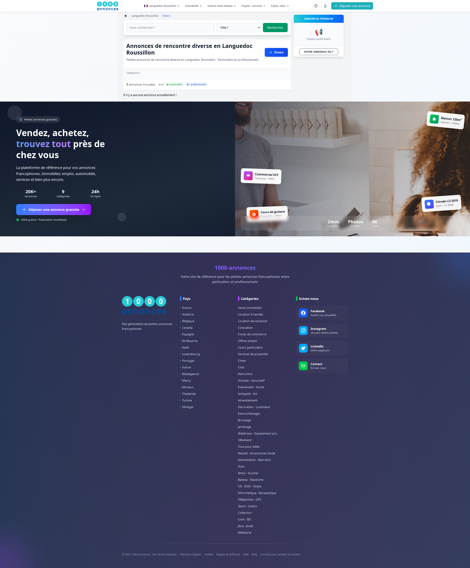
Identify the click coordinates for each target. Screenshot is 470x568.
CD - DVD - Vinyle (249, 486)
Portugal (188, 361)
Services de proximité (253, 354)
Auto (241, 466)
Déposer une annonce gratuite (54, 209)
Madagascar (190, 374)
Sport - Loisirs (247, 506)
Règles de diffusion (228, 554)
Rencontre (245, 374)
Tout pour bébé (248, 447)
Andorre (188, 314)
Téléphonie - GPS (249, 499)
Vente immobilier (250, 308)
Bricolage (244, 420)
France (186, 308)
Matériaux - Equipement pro (257, 433)
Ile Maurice (190, 341)
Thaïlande (189, 394)
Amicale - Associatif (251, 380)
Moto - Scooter (248, 473)
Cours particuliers (250, 347)
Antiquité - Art (247, 394)
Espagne (188, 334)
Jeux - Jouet (245, 526)
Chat (241, 367)
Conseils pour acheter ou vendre (280, 554)
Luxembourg (191, 354)
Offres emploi (247, 341)
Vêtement (245, 440)
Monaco (188, 387)
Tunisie (187, 400)
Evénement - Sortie (251, 387)
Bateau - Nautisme (250, 480)
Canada (187, 328)
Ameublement (248, 400)
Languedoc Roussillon (162, 6)
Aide (246, 554)
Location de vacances (252, 321)
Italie (185, 347)
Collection (245, 513)
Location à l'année (250, 314)
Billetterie (244, 533)
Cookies (209, 554)
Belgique (188, 321)
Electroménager (249, 414)
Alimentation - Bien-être (254, 460)
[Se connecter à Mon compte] (315, 6)
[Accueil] (125, 15)
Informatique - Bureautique (257, 493)
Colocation (245, 328)
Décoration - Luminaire (254, 407)
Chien (242, 361)
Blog (254, 554)
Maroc (186, 380)
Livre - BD (244, 519)
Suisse (186, 367)
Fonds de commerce (252, 334)
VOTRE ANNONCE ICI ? (319, 51)
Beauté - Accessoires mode (256, 453)
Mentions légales (190, 554)
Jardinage (244, 427)
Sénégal (187, 407)
